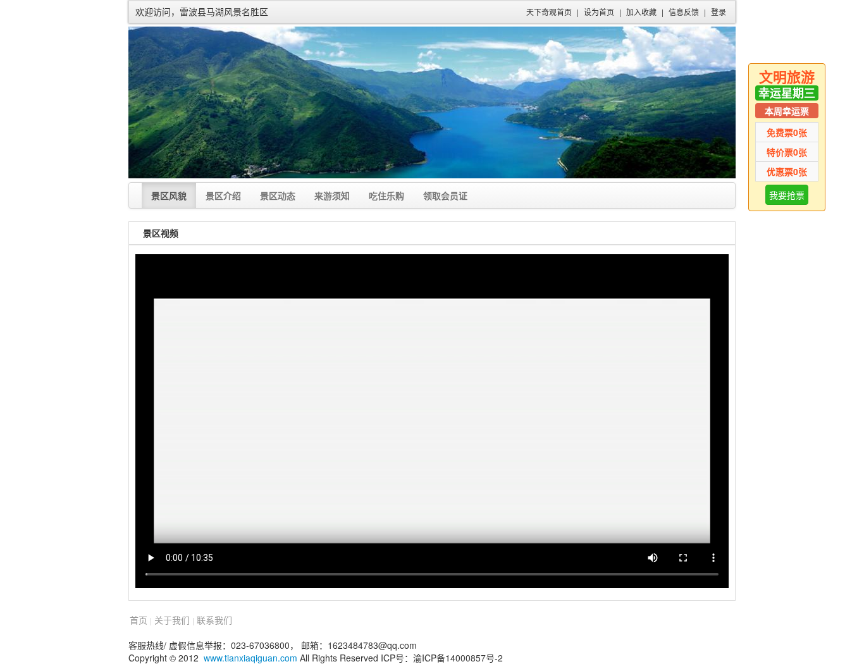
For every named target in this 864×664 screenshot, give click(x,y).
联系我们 (214, 619)
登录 (718, 11)
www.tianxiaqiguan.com (250, 657)
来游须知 (332, 195)
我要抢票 (787, 194)
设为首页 (599, 11)
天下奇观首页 (549, 11)
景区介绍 (223, 195)
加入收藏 (641, 11)
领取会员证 (445, 195)
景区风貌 (169, 195)
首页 (138, 619)
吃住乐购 (386, 195)
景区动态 (277, 195)
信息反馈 (684, 11)
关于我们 (172, 619)
